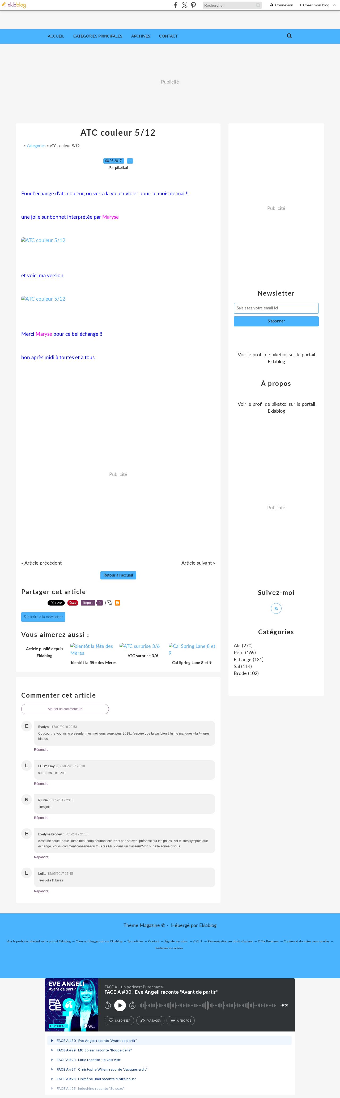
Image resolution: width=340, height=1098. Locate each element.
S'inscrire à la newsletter (43, 617)
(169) (245, 652)
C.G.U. (198, 941)
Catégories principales (97, 36)
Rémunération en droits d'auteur (230, 941)
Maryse (110, 217)
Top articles (135, 941)
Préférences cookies (169, 948)
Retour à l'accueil (118, 575)
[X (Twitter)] (184, 5)
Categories (36, 145)
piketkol (279, 355)
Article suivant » (198, 563)
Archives (140, 36)
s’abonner (122, 1020)
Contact (168, 36)
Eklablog (207, 925)
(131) (249, 659)
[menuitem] (56, 36)
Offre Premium (268, 941)
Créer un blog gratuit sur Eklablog (99, 941)
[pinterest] (193, 5)
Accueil (56, 36)
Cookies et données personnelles (306, 941)
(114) (243, 666)
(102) (246, 673)
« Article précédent (41, 563)
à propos (184, 1020)
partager (154, 1020)
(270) (243, 646)
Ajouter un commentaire (65, 709)
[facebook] (175, 5)
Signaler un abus (176, 941)
